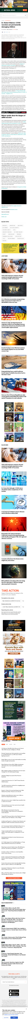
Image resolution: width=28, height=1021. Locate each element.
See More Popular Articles (14, 878)
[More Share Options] (9, 32)
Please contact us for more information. (9, 614)
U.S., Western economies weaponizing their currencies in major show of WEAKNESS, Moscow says (12, 300)
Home (2, 20)
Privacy (8, 1001)
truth (22, 37)
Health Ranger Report (7, 902)
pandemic (3, 37)
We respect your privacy (14, 985)
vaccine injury (8, 38)
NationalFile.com (5, 214)
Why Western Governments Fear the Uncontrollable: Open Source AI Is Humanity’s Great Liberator (12, 811)
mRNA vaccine (19, 36)
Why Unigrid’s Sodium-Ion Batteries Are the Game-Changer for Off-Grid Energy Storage (13, 771)
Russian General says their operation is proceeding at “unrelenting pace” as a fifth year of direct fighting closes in (13, 755)
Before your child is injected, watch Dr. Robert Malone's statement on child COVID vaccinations (13, 135)
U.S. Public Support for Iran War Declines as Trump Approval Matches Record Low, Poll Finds (13, 842)
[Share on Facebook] (5, 32)
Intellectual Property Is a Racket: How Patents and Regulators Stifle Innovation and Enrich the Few (13, 821)
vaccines (13, 38)
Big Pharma (21, 34)
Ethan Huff (9, 297)
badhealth (6, 34)
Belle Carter (9, 346)
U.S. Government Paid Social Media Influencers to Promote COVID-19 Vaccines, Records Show (13, 826)
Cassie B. (9, 273)
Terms (11, 1001)
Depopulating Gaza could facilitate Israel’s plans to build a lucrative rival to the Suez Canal (13, 373)
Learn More (6, 1017)
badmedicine (11, 34)
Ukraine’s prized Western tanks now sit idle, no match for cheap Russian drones (12, 796)
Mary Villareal (9, 29)
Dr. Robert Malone (9, 36)
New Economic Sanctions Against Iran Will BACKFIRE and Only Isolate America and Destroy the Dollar (12, 964)
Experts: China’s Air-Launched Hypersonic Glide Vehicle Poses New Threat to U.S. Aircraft (12, 791)
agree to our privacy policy (11, 1014)
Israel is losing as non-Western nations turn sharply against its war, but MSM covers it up (13, 349)
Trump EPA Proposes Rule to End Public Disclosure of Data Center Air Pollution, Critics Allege (13, 817)
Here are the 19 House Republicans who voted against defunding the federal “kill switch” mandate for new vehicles (13, 396)
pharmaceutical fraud (10, 37)
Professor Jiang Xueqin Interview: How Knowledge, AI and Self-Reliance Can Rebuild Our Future (13, 955)
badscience (16, 34)
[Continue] (25, 982)
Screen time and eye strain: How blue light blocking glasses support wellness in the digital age (13, 863)
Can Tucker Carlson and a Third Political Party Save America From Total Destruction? (13, 938)
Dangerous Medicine (6, 232)
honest (14, 36)
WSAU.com (3, 216)
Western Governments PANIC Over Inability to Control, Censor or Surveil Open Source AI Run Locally (13, 930)
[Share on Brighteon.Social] (2, 32)
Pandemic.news (14, 209)
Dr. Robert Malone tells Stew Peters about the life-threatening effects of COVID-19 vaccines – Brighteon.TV (14, 92)
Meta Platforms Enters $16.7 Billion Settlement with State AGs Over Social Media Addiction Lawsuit (12, 766)
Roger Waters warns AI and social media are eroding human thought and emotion (13, 760)
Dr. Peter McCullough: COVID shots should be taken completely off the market (12, 489)
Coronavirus (8, 20)
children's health (12, 35)
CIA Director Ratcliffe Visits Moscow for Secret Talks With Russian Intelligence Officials (12, 749)
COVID (17, 35)
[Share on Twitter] (7, 32)
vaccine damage (11, 238)
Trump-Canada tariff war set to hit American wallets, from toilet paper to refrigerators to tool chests (12, 832)
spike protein (17, 37)
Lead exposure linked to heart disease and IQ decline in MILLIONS (12, 512)
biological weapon (5, 35)
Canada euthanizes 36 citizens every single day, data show (12, 559)
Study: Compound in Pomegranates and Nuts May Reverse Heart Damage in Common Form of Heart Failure (13, 858)
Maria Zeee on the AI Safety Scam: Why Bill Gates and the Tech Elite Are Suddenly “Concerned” (13, 847)
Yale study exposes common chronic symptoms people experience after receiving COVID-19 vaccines (12, 277)
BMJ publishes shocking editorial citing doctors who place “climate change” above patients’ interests (13, 582)
